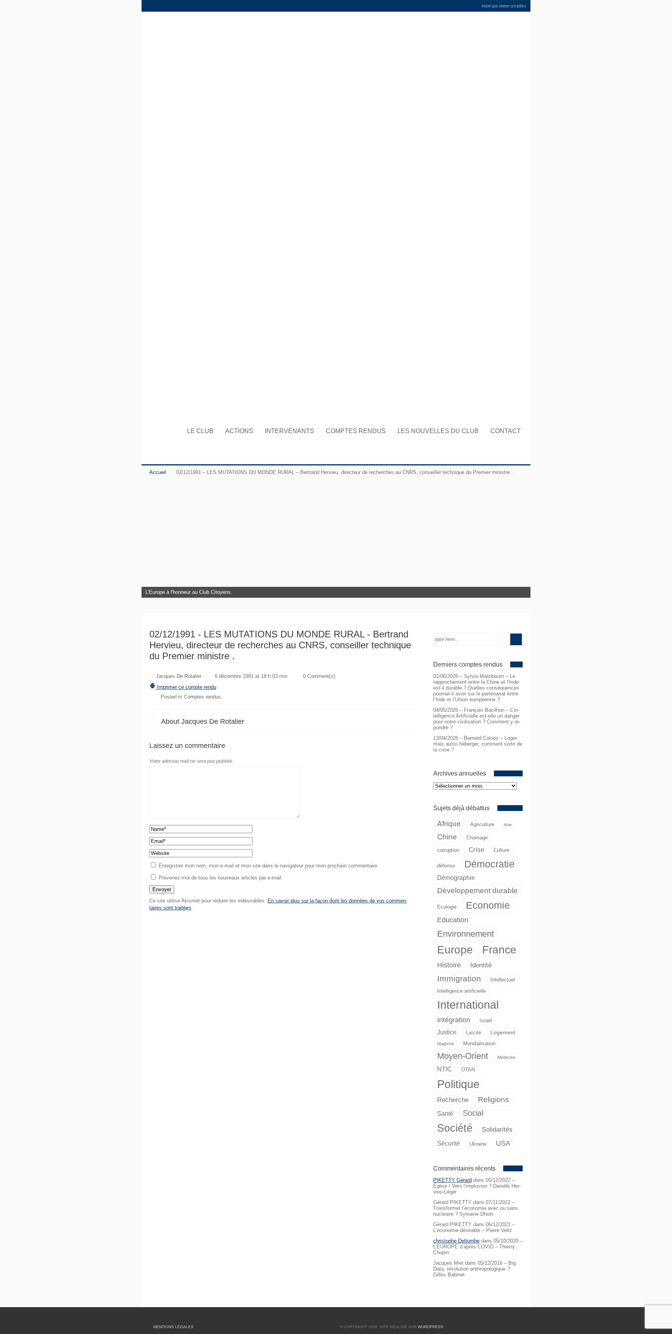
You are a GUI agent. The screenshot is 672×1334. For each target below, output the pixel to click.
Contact (505, 431)
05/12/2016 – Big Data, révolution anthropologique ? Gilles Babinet (474, 1269)
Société (454, 1128)
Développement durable (477, 890)
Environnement (465, 934)
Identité (481, 965)
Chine (447, 837)
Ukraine (477, 1144)
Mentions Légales (173, 1327)
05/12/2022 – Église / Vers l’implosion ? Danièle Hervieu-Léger (477, 1186)
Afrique (449, 823)
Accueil (157, 472)
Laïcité (473, 1033)
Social (473, 1113)
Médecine (506, 1057)
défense (446, 866)
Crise (476, 849)
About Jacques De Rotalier (202, 721)
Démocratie (489, 863)
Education (452, 920)
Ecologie (447, 907)
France (499, 950)
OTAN (468, 1069)
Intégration (453, 1020)
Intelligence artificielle (461, 991)
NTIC (444, 1069)
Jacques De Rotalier (178, 676)
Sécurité (448, 1143)
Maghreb (445, 1043)
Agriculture (482, 824)
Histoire (449, 965)
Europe (455, 950)
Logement (502, 1032)
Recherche (453, 1100)
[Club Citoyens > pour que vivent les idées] (336, 411)
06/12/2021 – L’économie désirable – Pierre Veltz (474, 1227)
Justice (447, 1032)
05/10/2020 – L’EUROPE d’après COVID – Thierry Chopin (478, 1246)
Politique (458, 1084)
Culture (501, 850)
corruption (448, 850)
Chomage (477, 838)
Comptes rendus (356, 431)
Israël (486, 1020)
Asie (508, 824)
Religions (493, 1099)
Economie (488, 905)
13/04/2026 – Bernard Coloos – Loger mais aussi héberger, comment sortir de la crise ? (477, 744)
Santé (445, 1113)
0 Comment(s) (319, 676)
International (468, 1005)
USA (503, 1143)
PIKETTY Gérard (452, 1180)
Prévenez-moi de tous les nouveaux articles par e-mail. (221, 878)
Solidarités (497, 1129)
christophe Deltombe (456, 1241)
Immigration (459, 978)
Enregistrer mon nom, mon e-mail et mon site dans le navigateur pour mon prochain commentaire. (269, 866)
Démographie (456, 877)
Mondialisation (479, 1043)
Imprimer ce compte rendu (186, 687)
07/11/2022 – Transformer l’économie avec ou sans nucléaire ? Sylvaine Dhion (475, 1208)
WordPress (430, 1327)
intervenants (289, 431)
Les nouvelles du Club (438, 431)
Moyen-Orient (462, 1056)
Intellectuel (502, 980)
